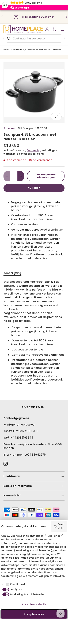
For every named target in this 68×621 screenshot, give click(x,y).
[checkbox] (13, 584)
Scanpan (8, 128)
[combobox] (34, 38)
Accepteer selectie (34, 604)
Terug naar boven (32, 406)
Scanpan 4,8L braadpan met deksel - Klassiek (37, 50)
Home (6, 50)
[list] (34, 93)
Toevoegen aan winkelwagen (45, 176)
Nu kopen (34, 188)
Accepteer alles (34, 614)
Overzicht (61, 526)
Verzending (34, 150)
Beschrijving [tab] (12, 273)
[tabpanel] (34, 333)
